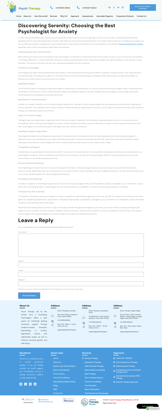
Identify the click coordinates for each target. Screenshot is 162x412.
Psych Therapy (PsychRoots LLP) (123, 400)
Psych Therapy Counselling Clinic (98, 312)
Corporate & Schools (125, 16)
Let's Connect (147, 406)
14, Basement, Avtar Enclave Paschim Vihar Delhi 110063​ (99, 317)
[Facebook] (109, 7)
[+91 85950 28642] (51, 7)
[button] (27, 16)
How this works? (41, 16)
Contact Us (141, 16)
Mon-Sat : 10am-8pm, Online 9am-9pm (130, 327)
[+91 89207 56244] (78, 7)
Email (21, 270)
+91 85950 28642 (63, 8)
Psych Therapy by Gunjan (66, 311)
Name (21, 261)
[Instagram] (114, 7)
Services (53, 16)
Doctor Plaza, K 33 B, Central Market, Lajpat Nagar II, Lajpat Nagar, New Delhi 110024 (131, 316)
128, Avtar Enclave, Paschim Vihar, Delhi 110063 (67, 315)
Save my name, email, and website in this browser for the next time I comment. (51, 289)
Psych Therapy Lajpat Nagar (130, 311)
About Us (27, 16)
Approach (75, 16)
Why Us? (63, 16)
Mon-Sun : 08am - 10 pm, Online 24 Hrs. (66, 325)
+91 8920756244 (95, 322)
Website (21, 280)
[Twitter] (118, 7)
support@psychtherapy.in (66, 330)
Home (18, 16)
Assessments (87, 16)
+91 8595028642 (63, 320)
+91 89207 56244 (89, 8)
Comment (22, 232)
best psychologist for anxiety (131, 44)
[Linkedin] (122, 7)
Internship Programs (104, 16)
